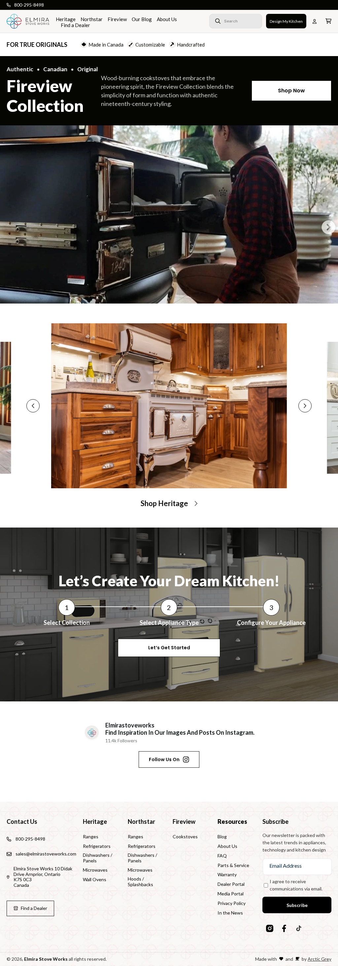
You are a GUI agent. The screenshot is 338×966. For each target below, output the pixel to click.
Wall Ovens (94, 879)
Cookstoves (185, 836)
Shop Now (291, 90)
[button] (225, 21)
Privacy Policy (232, 903)
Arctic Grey (319, 959)
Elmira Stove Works (46, 959)
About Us (227, 846)
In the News (230, 913)
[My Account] (315, 21)
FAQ (222, 855)
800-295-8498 (29, 5)
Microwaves (95, 870)
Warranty (227, 874)
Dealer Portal (231, 884)
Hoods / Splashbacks (140, 881)
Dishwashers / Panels (97, 857)
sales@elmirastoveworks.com (46, 853)
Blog (222, 836)
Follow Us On (164, 759)
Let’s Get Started (169, 647)
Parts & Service (233, 865)
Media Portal (231, 893)
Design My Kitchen (286, 21)
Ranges (90, 836)
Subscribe (297, 905)
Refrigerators (97, 846)
